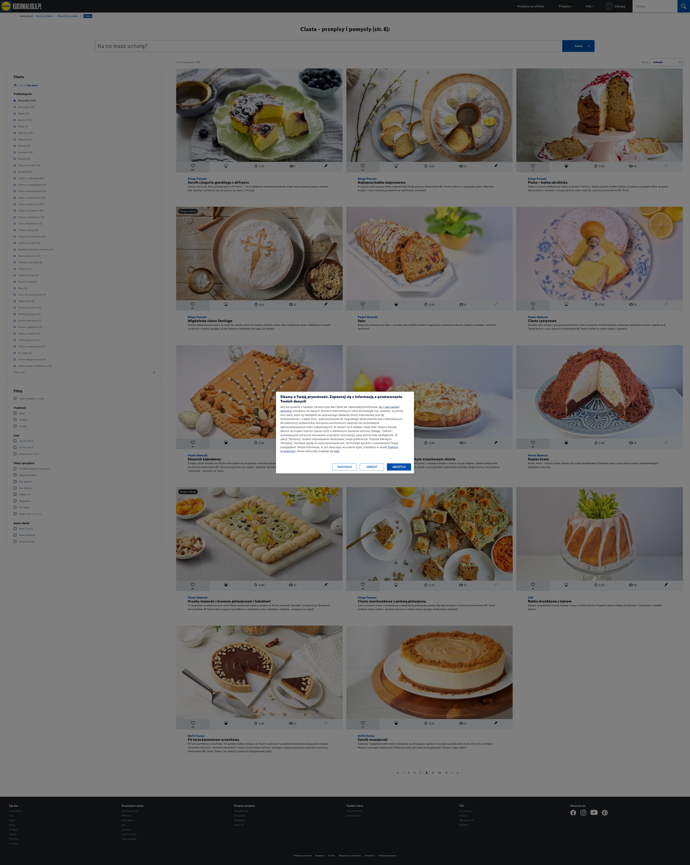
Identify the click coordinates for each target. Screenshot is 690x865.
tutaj (336, 451)
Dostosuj (345, 467)
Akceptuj (399, 467)
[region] (345, 432)
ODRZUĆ (372, 467)
